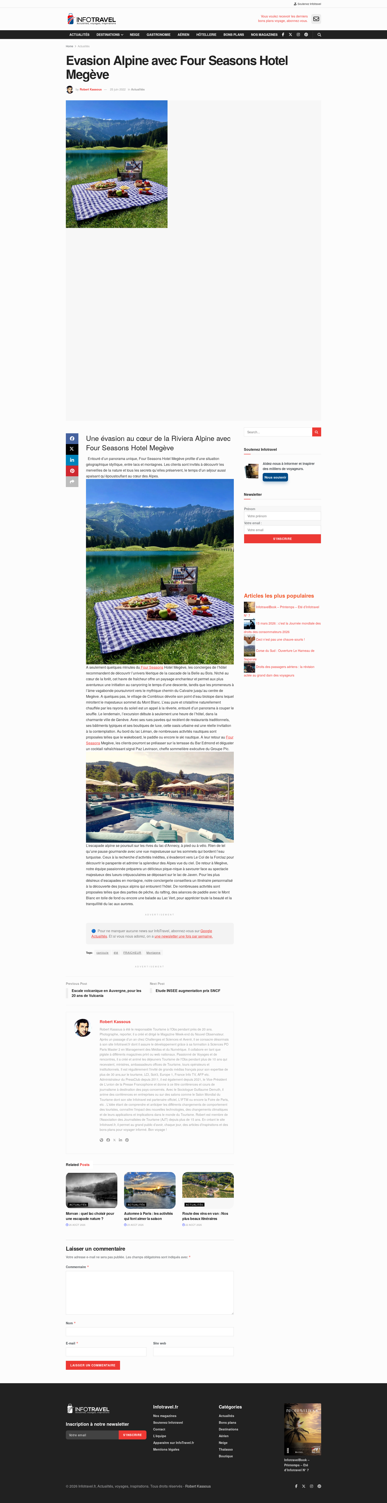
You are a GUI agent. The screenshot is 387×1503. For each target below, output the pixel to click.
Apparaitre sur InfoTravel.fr (173, 1442)
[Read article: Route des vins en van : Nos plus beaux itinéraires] (208, 1190)
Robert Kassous (91, 89)
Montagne (153, 952)
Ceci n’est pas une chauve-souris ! (280, 639)
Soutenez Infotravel (309, 4)
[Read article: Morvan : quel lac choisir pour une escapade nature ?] (91, 1190)
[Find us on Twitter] (290, 34)
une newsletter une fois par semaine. (184, 936)
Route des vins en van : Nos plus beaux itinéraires (205, 1216)
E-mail (72, 1343)
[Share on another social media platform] (72, 481)
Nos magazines (264, 34)
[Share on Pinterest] (72, 471)
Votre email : (253, 523)
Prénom (249, 509)
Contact (159, 1429)
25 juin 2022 (118, 89)
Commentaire (77, 1267)
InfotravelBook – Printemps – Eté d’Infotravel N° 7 (297, 1465)
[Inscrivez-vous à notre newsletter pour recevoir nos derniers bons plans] (316, 19)
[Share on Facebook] (72, 438)
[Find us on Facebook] (283, 34)
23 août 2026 (135, 1224)
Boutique (226, 1456)
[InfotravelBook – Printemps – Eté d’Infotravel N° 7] (302, 1429)
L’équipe (159, 1436)
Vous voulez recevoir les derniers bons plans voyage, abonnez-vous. (283, 18)
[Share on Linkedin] (72, 460)
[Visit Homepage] (91, 19)
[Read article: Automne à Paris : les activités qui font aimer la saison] (150, 1190)
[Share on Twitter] (72, 449)
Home (69, 46)
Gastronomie (158, 34)
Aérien (183, 34)
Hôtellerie (206, 34)
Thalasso (226, 1449)
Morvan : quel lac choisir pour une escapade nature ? (90, 1216)
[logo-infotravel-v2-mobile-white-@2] (88, 1408)
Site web (159, 1343)
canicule (103, 952)
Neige (135, 34)
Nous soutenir (275, 477)
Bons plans (234, 34)
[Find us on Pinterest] (306, 34)
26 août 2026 (76, 1224)
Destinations (108, 34)
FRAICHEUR (132, 952)
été (116, 952)
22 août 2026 (193, 1224)
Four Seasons (151, 667)
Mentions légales (166, 1449)
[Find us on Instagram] (298, 34)
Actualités (79, 34)
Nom (71, 1323)
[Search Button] (319, 34)
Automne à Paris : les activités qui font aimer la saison (148, 1216)
